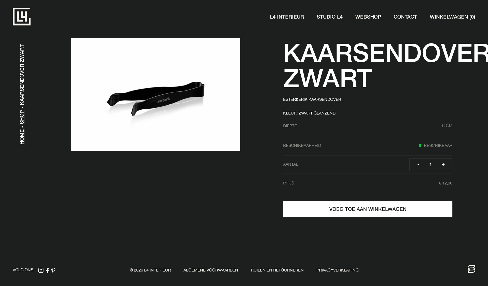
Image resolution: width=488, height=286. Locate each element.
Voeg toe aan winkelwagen (367, 208)
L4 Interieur (287, 16)
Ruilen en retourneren (277, 270)
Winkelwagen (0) (452, 16)
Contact (405, 16)
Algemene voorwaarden (211, 270)
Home (21, 137)
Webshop (368, 16)
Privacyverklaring (337, 270)
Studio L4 (330, 16)
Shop (21, 117)
